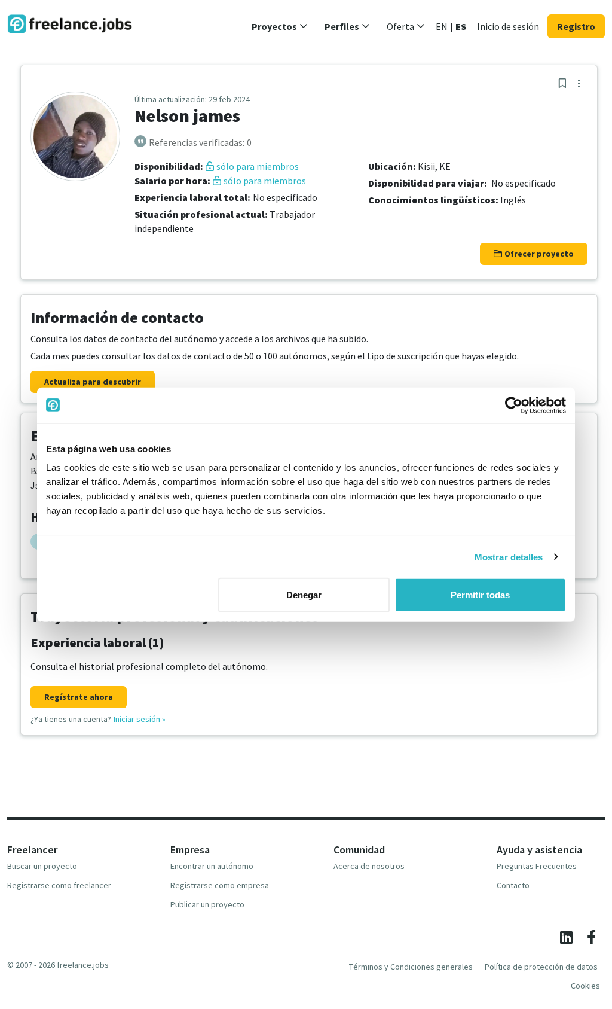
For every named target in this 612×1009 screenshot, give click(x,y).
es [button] (460, 26)
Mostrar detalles (509, 556)
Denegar (304, 595)
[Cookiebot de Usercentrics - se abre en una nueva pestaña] (513, 405)
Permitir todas (480, 595)
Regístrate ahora (78, 696)
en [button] (442, 26)
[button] (279, 26)
